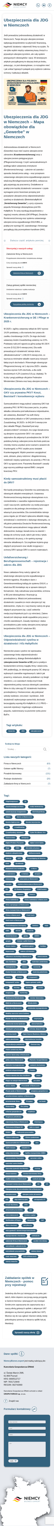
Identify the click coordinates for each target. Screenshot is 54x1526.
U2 (38, 1184)
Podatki (32, 1070)
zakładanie (36, 1236)
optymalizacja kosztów (33, 1039)
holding (43, 946)
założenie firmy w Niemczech (16, 1241)
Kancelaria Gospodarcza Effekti (16, 1391)
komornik (37, 967)
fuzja (46, 925)
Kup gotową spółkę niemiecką (23, 304)
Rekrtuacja (39, 1122)
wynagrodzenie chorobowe (15, 1236)
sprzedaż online (36, 1158)
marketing (23, 993)
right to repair (34, 1127)
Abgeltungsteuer (12, 801)
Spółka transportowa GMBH (35, 1153)
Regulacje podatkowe (13, 1117)
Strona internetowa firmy (32, 1174)
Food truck (30, 915)
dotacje (8, 858)
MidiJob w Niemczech (13, 1003)
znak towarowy (11, 1256)
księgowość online (12, 982)
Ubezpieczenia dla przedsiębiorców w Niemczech (23, 1189)
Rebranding (10, 1106)
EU (7, 889)
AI (25, 801)
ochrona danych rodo (37, 1029)
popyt (38, 1075)
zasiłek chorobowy (40, 1241)
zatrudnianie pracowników (15, 1251)
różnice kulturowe (12, 1137)
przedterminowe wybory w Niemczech (19, 1096)
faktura (8, 894)
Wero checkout (11, 1225)
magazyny (9, 993)
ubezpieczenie (36, 731)
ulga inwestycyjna (21, 1199)
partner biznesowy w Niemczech (17, 1055)
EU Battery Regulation (22, 889)
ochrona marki (11, 1034)
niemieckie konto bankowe (15, 1024)
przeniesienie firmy (13, 1101)
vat (30, 1210)
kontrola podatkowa (40, 972)
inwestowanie (42, 956)
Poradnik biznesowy (12, 773)
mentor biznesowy (37, 998)
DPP (19, 858)
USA (26, 1205)
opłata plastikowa (12, 1039)
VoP (42, 1220)
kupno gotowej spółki (33, 982)
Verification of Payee (13, 1220)
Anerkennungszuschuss (14, 806)
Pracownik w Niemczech (30, 1086)
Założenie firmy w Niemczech (23, 273)
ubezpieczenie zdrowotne (32, 1194)
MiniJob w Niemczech (13, 1008)
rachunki (42, 1101)
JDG (22, 731)
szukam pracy (38, 1179)
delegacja (25, 838)
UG (7, 1199)
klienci (24, 967)
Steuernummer (11, 1174)
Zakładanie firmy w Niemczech (17, 784)
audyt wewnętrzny (36, 806)
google (8, 941)
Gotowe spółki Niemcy (13, 768)
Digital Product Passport (15, 843)
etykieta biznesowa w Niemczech (30, 884)
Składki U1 (26, 1148)
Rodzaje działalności (13, 779)
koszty (8, 977)
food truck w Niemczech (14, 920)
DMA (17, 848)
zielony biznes (36, 1251)
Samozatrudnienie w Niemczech (17, 1143)
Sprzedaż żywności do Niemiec (17, 1168)
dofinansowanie (34, 853)
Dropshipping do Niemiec (36, 858)
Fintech (32, 894)
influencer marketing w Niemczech (18, 956)
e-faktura (25, 874)
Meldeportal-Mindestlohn (15, 998)
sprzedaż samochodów (14, 1163)
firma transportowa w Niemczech (18, 910)
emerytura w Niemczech (29, 879)
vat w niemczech (12, 1215)
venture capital (29, 1215)
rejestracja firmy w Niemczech (17, 1122)
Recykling (24, 1106)
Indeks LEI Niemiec (28, 951)
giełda (26, 936)
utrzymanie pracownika (14, 1210)
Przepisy (29, 1101)
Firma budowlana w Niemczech (36, 900)
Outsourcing (35, 1044)
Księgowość (32, 977)
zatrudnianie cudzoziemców (16, 1246)
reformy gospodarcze (13, 1111)
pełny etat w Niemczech (14, 1060)
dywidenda (19, 863)
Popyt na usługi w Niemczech (16, 1081)
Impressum (10, 951)
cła (7, 827)
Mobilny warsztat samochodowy (17, 1013)
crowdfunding (19, 827)
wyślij (11, 1461)
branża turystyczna (33, 822)
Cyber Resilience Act (37, 832)
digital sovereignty (37, 843)
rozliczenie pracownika (25, 1132)
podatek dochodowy (37, 1065)
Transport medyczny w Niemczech (18, 1184)
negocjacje (38, 1018)
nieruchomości (37, 1024)
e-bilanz (34, 869)
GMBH (36, 936)
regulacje (31, 1111)
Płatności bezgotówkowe (39, 1060)
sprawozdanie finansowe (15, 1158)
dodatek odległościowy (14, 853)
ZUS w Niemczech (29, 1256)
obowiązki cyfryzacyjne (14, 1029)
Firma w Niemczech (12, 764)
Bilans (8, 817)
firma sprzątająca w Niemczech (17, 905)
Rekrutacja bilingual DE (14, 1127)
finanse (20, 894)
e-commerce (10, 874)
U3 (47, 1184)
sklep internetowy (12, 1153)
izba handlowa (11, 962)
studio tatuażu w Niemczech (16, 1179)
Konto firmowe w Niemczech (16, 972)
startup (37, 1168)
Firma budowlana (12, 900)
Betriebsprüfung (38, 812)
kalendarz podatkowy (40, 962)
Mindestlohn (32, 1003)
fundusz (35, 925)
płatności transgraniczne (15, 1065)
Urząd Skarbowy (12, 1205)
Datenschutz (10, 838)
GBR (7, 931)
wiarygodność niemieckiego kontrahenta (20, 1230)
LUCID (40, 987)
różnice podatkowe (32, 1137)
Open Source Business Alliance (34, 1034)
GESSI (18, 931)
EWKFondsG (41, 889)
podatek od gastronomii (14, 1070)
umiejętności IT (39, 1199)
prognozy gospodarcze (39, 1091)
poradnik (37, 1081)
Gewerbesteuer (11, 936)
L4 (7, 987)
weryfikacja (27, 1225)
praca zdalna (10, 1086)
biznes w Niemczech (24, 817)
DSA (7, 863)
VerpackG (31, 1220)
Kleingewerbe (11, 967)
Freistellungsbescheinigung (16, 925)
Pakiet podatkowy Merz (14, 1050)
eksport (37, 874)
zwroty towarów (11, 1261)
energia (8, 884)
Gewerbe (11, 731)
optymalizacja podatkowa (15, 1044)
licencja (29, 987)
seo (37, 1143)
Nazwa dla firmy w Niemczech (17, 1018)
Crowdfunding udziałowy (14, 832)
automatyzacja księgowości (16, 812)
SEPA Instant (10, 1148)
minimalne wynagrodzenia (37, 1008)
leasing (16, 987)
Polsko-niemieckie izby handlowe (18, 1075)
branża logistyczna (12, 822)
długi (7, 848)
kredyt (19, 977)
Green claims (10, 946)
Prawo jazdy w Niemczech (15, 1091)
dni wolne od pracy (32, 848)
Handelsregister (28, 946)
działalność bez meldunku (15, 869)
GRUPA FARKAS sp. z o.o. (15, 1394)
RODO (8, 1132)
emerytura (9, 879)
